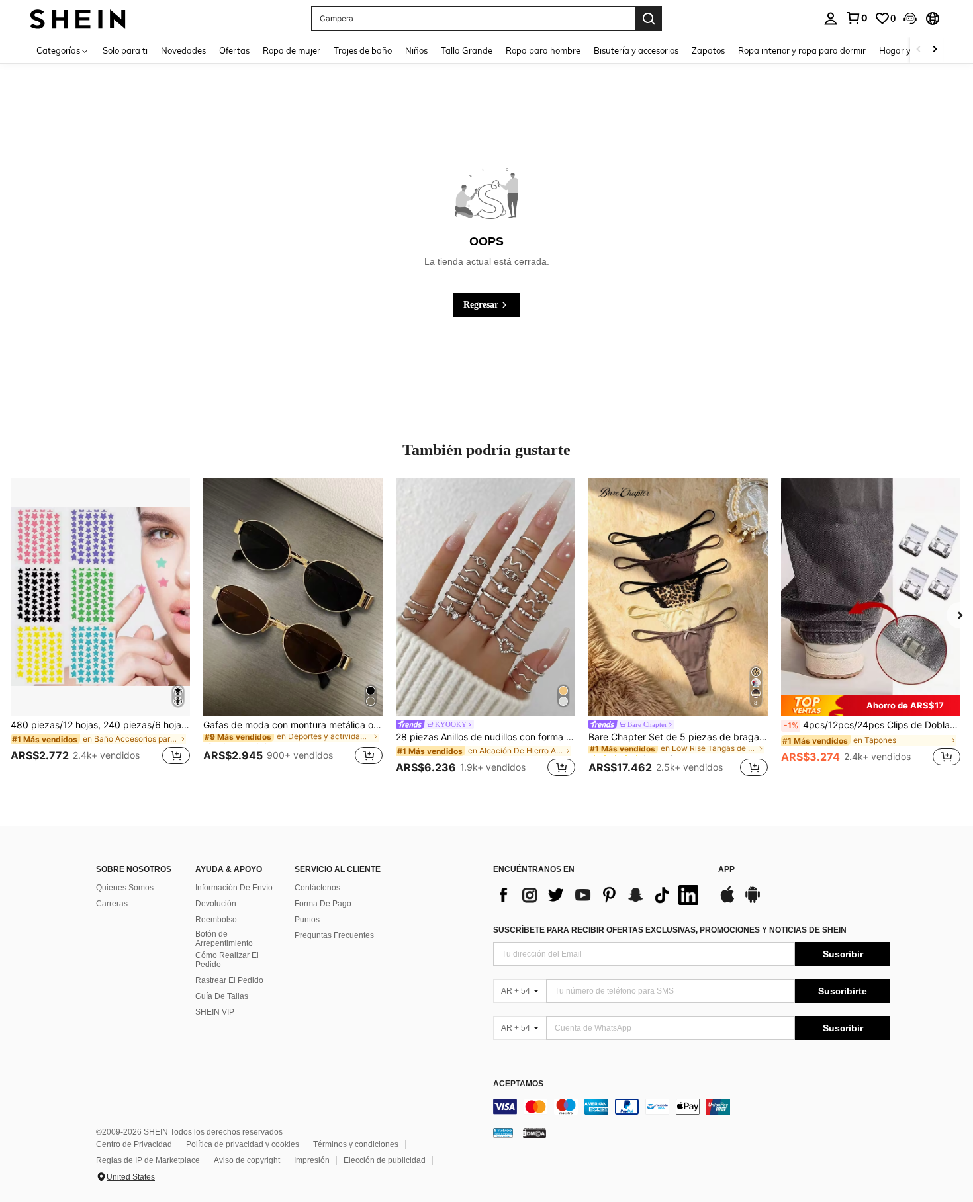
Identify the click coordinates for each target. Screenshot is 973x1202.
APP (726, 869)
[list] (599, 895)
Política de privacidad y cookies (242, 1144)
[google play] (752, 901)
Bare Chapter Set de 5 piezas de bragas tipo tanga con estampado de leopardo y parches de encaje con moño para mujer (678, 737)
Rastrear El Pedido (229, 980)
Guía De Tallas (221, 996)
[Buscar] (648, 18)
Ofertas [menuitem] (234, 50)
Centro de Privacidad (134, 1144)
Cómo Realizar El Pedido (227, 960)
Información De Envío (234, 887)
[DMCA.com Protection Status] (534, 1132)
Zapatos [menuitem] (708, 50)
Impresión (312, 1160)
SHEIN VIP (214, 1012)
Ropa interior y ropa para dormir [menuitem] (802, 50)
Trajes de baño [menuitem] (363, 50)
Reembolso (216, 919)
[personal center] (831, 18)
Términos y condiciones (355, 1144)
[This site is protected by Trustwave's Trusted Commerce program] (503, 1132)
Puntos (307, 919)
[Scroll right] (934, 50)
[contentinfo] (691, 1107)
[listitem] (100, 629)
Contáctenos (317, 887)
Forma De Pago (323, 903)
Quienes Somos (125, 887)
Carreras (112, 903)
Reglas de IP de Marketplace (148, 1160)
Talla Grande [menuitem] (466, 50)
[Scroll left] (918, 50)
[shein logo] (78, 18)
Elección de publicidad (385, 1160)
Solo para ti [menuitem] (125, 50)
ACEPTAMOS (518, 1084)
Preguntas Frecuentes (334, 935)
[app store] (727, 901)
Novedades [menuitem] (183, 50)
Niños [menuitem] (416, 50)
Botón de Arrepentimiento (224, 938)
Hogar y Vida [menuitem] (905, 50)
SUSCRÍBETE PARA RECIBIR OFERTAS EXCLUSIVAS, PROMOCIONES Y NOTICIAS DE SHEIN (670, 930)
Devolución (215, 903)
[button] (910, 18)
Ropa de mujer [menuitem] (291, 50)
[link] (856, 18)
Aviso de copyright (247, 1160)
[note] (870, 705)
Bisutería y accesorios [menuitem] (636, 50)
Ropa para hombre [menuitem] (543, 50)
